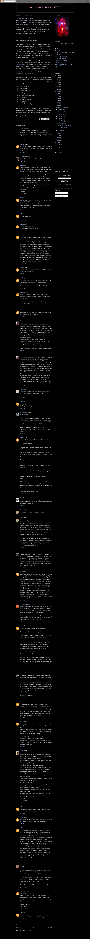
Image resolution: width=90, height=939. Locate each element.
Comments (60, 196)
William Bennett (45, 7)
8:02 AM (22, 717)
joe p (21, 234)
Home (34, 927)
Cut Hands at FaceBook (61, 58)
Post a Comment (20, 925)
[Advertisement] (62, 228)
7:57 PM (22, 385)
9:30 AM (22, 813)
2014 (58, 103)
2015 (58, 100)
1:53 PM (22, 513)
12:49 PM (23, 887)
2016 (58, 98)
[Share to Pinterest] (48, 119)
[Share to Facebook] (47, 119)
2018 (58, 93)
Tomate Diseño (24, 604)
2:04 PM (22, 548)
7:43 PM (22, 140)
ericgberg (22, 278)
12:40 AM (23, 860)
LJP (21, 310)
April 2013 (60, 121)
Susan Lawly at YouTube (61, 62)
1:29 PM (22, 802)
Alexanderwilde (24, 702)
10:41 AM (23, 220)
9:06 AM (22, 209)
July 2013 (60, 116)
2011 (58, 135)
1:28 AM (22, 622)
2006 (58, 147)
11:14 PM (23, 908)
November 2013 (62, 107)
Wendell (22, 389)
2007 (58, 144)
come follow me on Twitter (67, 43)
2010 (58, 138)
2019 (58, 91)
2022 (58, 84)
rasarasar (22, 571)
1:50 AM (22, 921)
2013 (58, 105)
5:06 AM (22, 567)
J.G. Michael (23, 864)
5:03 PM (22, 433)
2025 (58, 77)
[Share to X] (45, 119)
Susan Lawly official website (62, 60)
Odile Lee (22, 750)
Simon (21, 509)
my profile (57, 50)
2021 (58, 87)
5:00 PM (22, 274)
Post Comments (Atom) (29, 930)
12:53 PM (23, 263)
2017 (58, 96)
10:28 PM (23, 193)
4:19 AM (22, 505)
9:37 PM (22, 161)
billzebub (22, 144)
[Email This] (42, 119)
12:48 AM (23, 306)
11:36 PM (23, 493)
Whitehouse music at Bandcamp (63, 68)
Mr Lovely (22, 721)
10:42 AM (23, 231)
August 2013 (61, 114)
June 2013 (61, 118)
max (21, 625)
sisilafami (22, 267)
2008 (58, 142)
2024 (58, 80)
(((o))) (21, 197)
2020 (58, 89)
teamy (21, 673)
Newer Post (19, 927)
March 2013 (61, 123)
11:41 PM (23, 669)
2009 (58, 140)
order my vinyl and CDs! (61, 56)
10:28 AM (23, 698)
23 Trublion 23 (23, 412)
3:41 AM (22, 397)
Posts (58, 193)
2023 (58, 82)
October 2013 (61, 109)
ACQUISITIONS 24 (62, 127)
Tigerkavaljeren (24, 891)
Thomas (22, 552)
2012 (58, 133)
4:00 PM (22, 824)
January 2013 (61, 130)
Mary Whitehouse (20, 64)
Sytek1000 (22, 437)
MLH (21, 320)
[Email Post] (39, 118)
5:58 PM (22, 746)
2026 (58, 75)
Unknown (22, 165)
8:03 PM (22, 152)
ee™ (21, 497)
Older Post (49, 927)
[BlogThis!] (43, 119)
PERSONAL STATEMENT (64, 125)
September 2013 (62, 111)
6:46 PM (22, 288)
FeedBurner (68, 184)
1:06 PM (22, 316)
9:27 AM (22, 600)
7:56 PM (22, 351)
